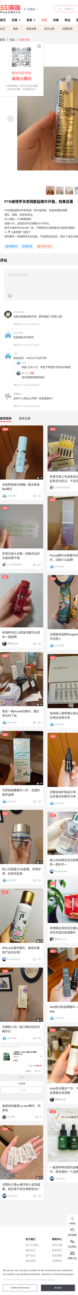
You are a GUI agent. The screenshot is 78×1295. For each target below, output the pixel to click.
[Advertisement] (39, 585)
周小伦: (25, 373)
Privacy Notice (47, 1279)
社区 (2, 28)
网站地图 (30, 1260)
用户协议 (30, 1255)
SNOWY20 (18, 312)
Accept (57, 1287)
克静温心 (17, 394)
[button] (31, 9)
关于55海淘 (32, 1245)
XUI (15, 353)
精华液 (28, 246)
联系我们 (57, 1250)
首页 (2, 39)
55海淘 (10, 9)
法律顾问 (57, 1260)
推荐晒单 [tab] (6, 418)
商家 (29, 20)
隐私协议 (30, 1250)
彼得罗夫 (13, 246)
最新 (15, 28)
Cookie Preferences (20, 1287)
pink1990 (18, 332)
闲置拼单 (67, 28)
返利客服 (57, 1255)
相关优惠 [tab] (24, 418)
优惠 (14, 20)
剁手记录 (49, 28)
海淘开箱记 (46, 246)
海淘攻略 (31, 28)
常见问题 (57, 1245)
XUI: (24, 362)
